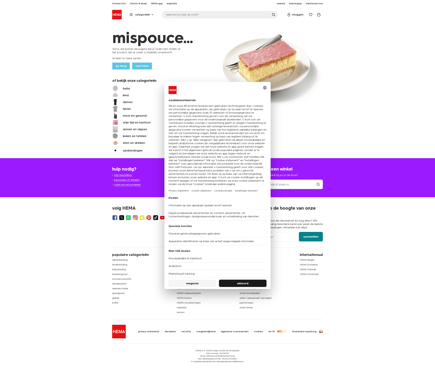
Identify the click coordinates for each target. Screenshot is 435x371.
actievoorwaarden (250, 293)
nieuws (180, 312)
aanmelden (310, 236)
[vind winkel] (318, 184)
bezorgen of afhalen (127, 179)
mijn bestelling (123, 175)
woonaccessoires (121, 278)
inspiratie (182, 307)
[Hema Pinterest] (148, 217)
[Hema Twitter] (121, 217)
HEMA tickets (184, 298)
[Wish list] (311, 15)
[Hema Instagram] (135, 217)
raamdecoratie (120, 288)
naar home (142, 66)
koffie (115, 302)
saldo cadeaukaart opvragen (256, 298)
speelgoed (118, 293)
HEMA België (307, 259)
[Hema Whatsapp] (128, 217)
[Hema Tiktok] (155, 217)
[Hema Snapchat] (142, 217)
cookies (258, 331)
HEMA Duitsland (309, 264)
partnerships (246, 302)
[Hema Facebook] (114, 217)
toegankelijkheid (205, 331)
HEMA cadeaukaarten (189, 293)
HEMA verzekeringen (189, 302)
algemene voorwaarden (234, 331)
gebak (115, 298)
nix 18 (271, 331)
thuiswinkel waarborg (304, 331)
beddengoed (119, 274)
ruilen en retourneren (127, 184)
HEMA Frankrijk (308, 269)
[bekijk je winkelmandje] (319, 15)
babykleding (119, 269)
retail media (246, 307)
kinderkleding (119, 264)
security (186, 331)
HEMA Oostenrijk (309, 274)
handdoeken (119, 283)
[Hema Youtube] (162, 217)
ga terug (121, 66)
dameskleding (120, 259)
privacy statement (148, 331)
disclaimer (170, 331)
